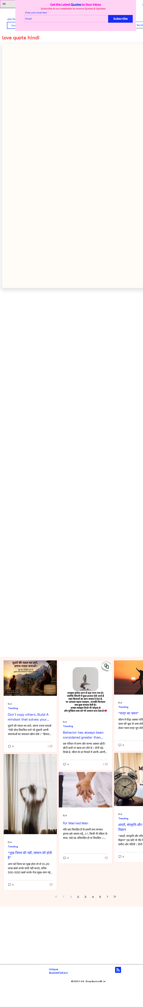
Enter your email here (32, 13)
